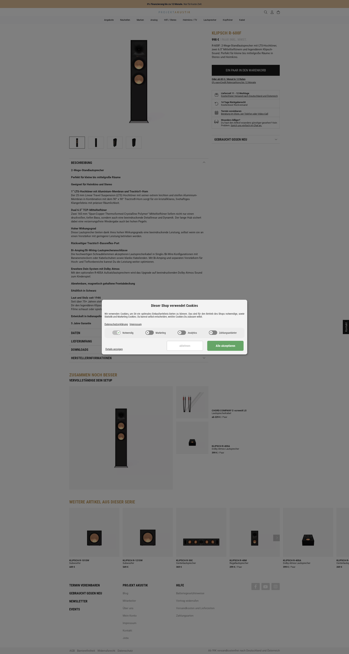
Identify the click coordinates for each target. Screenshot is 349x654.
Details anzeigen (114, 349)
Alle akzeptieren (225, 346)
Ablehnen (184, 346)
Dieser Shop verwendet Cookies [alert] (174, 305)
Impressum (136, 324)
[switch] (116, 332)
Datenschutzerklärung (116, 324)
